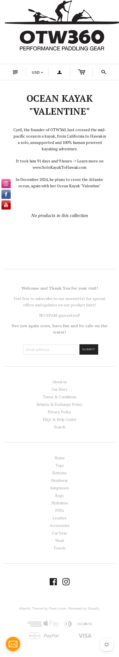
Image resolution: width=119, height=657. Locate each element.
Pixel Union (57, 608)
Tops (59, 465)
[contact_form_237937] (13, 644)
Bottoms (59, 472)
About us (59, 381)
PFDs (59, 510)
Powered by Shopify (83, 608)
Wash (59, 540)
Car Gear (59, 533)
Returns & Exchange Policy (59, 404)
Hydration (59, 503)
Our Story (59, 389)
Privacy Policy (59, 411)
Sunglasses (59, 488)
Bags (59, 495)
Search (59, 427)
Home (60, 457)
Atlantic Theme (31, 608)
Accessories (60, 525)
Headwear (59, 480)
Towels (59, 548)
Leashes (59, 518)
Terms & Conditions (60, 396)
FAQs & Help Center (60, 419)
